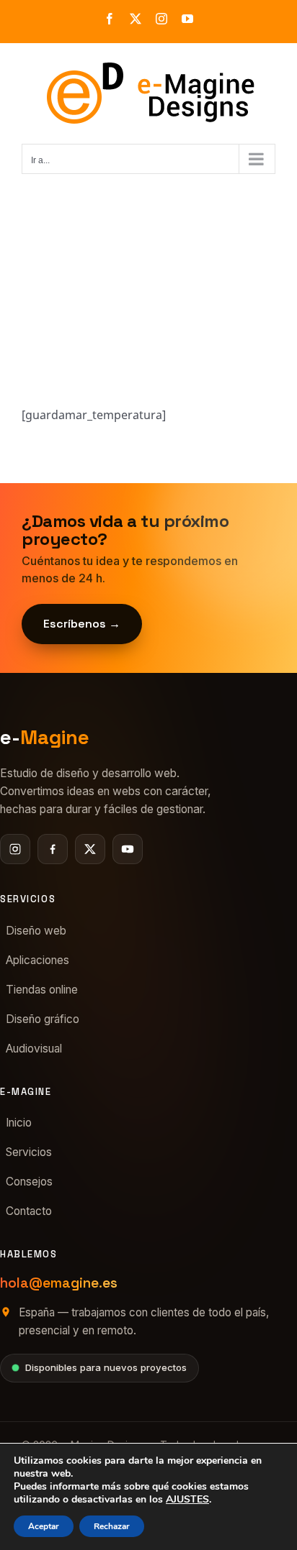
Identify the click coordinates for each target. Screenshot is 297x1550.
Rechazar (112, 1526)
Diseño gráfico (42, 1019)
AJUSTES (187, 1499)
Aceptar (43, 1526)
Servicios (29, 1152)
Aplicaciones (37, 960)
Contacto (29, 1211)
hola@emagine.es (59, 1283)
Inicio (19, 1122)
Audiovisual (34, 1048)
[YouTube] (127, 849)
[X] (90, 849)
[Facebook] (52, 849)
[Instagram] (15, 849)
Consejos (29, 1181)
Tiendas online (42, 989)
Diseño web (36, 930)
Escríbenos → (81, 623)
